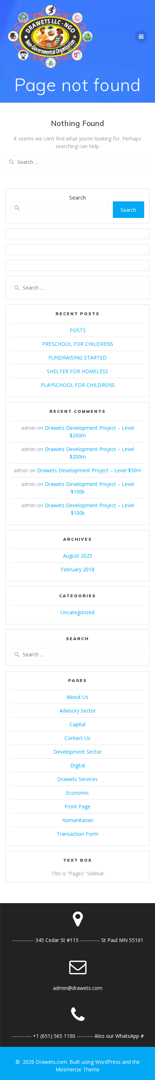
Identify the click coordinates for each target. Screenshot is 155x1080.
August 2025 (77, 555)
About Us (77, 696)
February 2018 (77, 569)
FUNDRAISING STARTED (77, 357)
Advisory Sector (77, 710)
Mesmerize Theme (77, 1069)
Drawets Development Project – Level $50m (89, 470)
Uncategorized (77, 612)
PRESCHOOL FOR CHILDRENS (77, 343)
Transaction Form (77, 833)
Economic (77, 792)
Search (77, 197)
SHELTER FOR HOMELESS (77, 371)
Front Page (77, 806)
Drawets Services (77, 779)
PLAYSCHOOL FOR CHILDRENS (78, 384)
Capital (77, 724)
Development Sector (77, 751)
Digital (77, 765)
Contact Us (77, 738)
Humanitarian (77, 820)
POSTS (78, 330)
